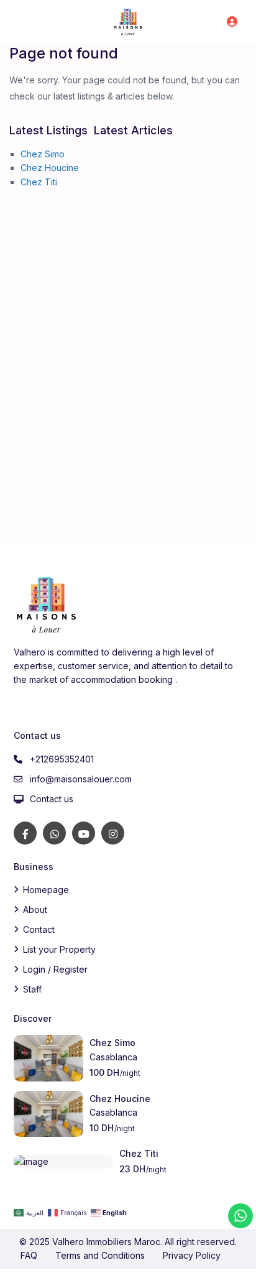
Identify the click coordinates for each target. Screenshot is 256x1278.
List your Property (59, 949)
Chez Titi (39, 182)
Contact (39, 929)
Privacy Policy (192, 1255)
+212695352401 (62, 759)
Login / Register (55, 969)
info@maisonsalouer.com (81, 779)
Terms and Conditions (100, 1255)
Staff (32, 989)
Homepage (46, 889)
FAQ (29, 1255)
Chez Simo (43, 154)
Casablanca (113, 1057)
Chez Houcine (50, 167)
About (35, 909)
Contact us (51, 799)
